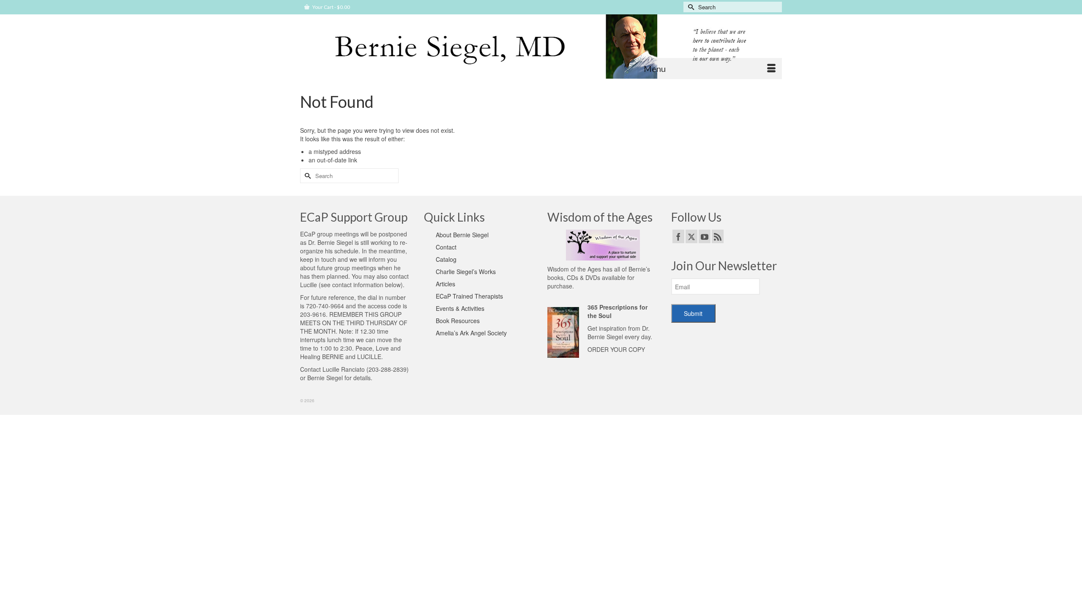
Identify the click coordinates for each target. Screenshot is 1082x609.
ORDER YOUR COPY (616, 349)
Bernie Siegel (325, 377)
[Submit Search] (689, 7)
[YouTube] (704, 236)
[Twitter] (691, 236)
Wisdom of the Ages (574, 269)
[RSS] (718, 236)
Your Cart (330, 7)
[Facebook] (678, 236)
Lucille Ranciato (343, 369)
